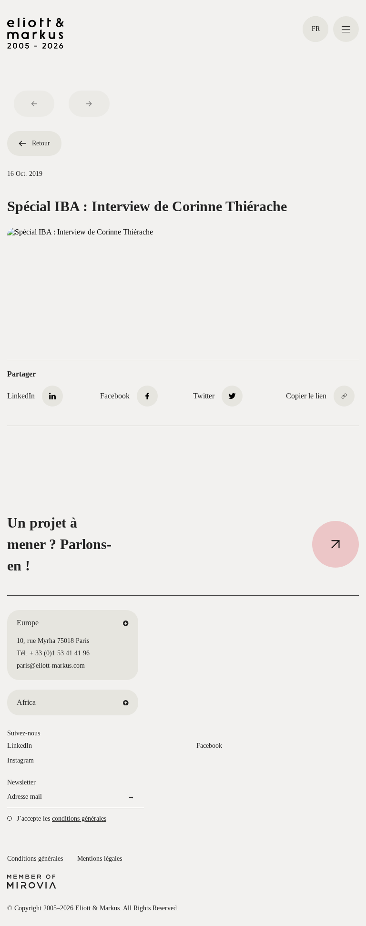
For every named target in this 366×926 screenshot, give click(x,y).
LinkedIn (19, 745)
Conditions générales (35, 858)
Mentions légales (99, 858)
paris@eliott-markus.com (51, 665)
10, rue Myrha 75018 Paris (53, 640)
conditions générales (79, 818)
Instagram (20, 760)
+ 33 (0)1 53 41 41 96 (60, 653)
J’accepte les (61, 818)
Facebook (209, 745)
